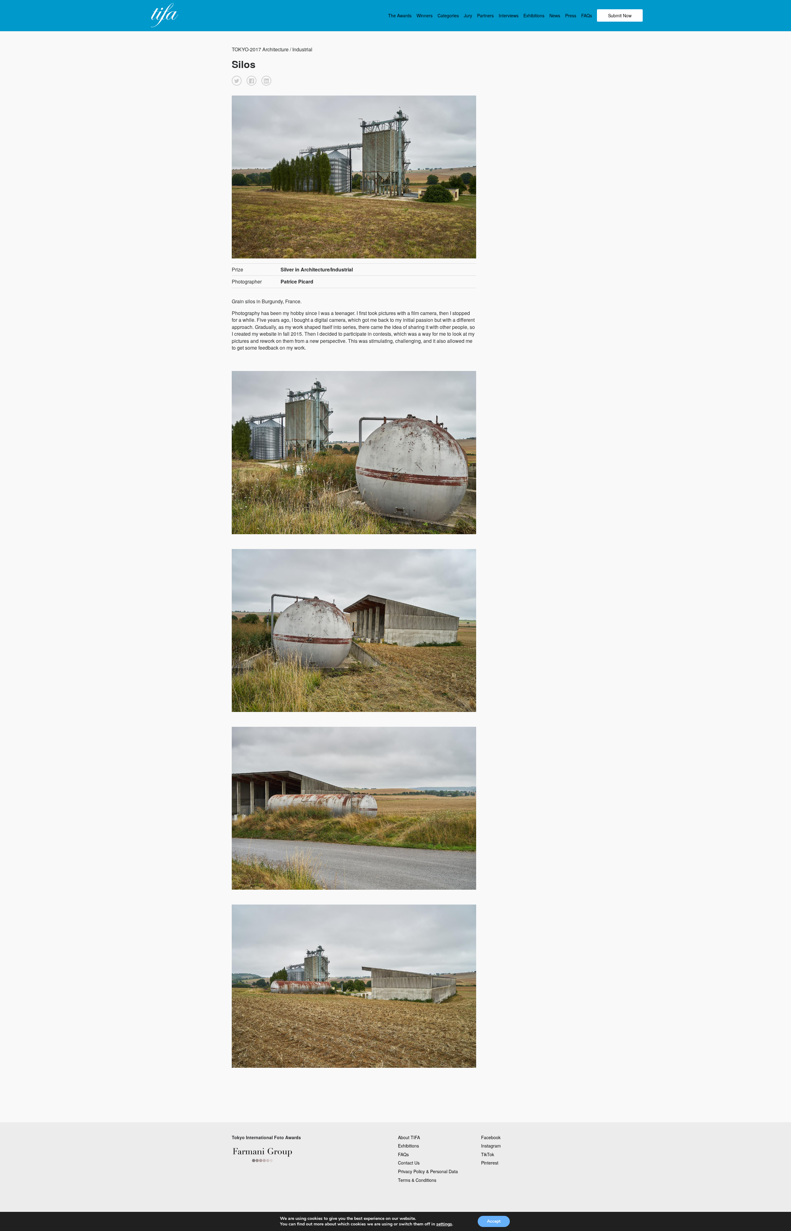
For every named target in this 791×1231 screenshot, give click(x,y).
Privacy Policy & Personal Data (428, 1171)
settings (444, 1224)
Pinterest (489, 1163)
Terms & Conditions (417, 1180)
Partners (485, 15)
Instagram (491, 1146)
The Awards (400, 15)
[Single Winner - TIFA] (163, 15)
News (554, 15)
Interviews (508, 15)
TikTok (487, 1154)
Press (570, 15)
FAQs (586, 15)
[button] (237, 81)
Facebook (491, 1137)
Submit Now (620, 15)
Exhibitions (533, 15)
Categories (448, 15)
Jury (468, 15)
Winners (425, 15)
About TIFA (409, 1137)
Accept (494, 1221)
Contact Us (409, 1163)
